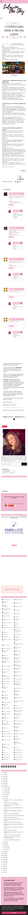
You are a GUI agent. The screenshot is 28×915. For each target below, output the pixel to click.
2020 (4, 783)
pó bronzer (6, 708)
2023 (4, 778)
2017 (4, 853)
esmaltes (6, 655)
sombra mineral (19, 733)
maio (5, 842)
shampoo (6, 721)
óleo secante (18, 759)
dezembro (6, 787)
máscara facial (19, 688)
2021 (4, 781)
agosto (5, 794)
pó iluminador (7, 711)
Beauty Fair (18, 603)
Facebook (5, 407)
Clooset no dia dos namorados (10, 830)
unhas (5, 752)
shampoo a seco (19, 721)
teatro (17, 747)
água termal (18, 754)
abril (5, 843)
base (16, 622)
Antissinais (6, 599)
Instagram (11, 407)
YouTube (21, 407)
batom (5, 625)
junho (5, 798)
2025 (4, 774)
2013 (4, 861)
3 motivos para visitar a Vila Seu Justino (12, 834)
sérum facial (7, 744)
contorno (6, 636)
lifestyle (17, 37)
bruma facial (18, 627)
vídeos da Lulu (19, 752)
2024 (4, 776)
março (5, 845)
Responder (11, 204)
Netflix (17, 617)
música (5, 691)
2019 (4, 785)
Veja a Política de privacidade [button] (8, 909)
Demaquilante (18, 606)
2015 (4, 857)
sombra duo (7, 731)
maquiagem (6, 681)
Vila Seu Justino (14, 38)
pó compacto (18, 708)
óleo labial (6, 759)
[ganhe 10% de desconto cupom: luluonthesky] (14, 538)
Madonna (17, 613)
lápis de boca (18, 678)
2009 (4, 868)
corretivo (17, 636)
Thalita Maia (12, 259)
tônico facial (18, 750)
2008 (4, 870)
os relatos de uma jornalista (13, 292)
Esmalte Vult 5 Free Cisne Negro (10, 802)
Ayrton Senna (18, 599)
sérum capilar (7, 739)
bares (5, 37)
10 (20, 177)
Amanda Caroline (13, 319)
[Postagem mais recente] (8, 417)
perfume (6, 695)
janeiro (5, 849)
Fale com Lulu (15, 402)
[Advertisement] (14, 571)
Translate (12, 472)
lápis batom (7, 678)
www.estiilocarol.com (12, 323)
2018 (4, 851)
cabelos (6, 632)
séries (17, 736)
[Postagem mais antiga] (20, 417)
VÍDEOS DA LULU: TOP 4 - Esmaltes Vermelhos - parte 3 (11, 837)
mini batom (18, 681)
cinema (5, 634)
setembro (6, 792)
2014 (4, 859)
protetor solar (7, 702)
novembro (6, 789)
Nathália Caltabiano (13, 193)
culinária (10, 37)
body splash (7, 627)
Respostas (11, 207)
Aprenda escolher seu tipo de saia (10, 817)
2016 (4, 855)
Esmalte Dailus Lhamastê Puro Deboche (12, 822)
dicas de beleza (7, 648)
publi (22, 37)
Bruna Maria (12, 289)
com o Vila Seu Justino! (8, 166)
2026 (4, 772)
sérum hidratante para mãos (18, 743)
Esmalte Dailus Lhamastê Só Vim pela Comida (13, 815)
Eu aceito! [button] (14, 912)
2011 (4, 864)
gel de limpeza (7, 666)
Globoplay (18, 610)
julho (5, 796)
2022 (4, 780)
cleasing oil (18, 634)
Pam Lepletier (12, 227)
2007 (4, 872)
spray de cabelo (8, 736)
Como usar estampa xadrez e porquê (11, 839)
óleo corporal (19, 757)
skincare (6, 728)
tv (4, 750)
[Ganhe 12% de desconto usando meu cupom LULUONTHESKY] (14, 550)
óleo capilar (7, 757)
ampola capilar (7, 622)
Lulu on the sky (16, 210)
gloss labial (7, 669)
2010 (4, 866)
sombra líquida (7, 733)
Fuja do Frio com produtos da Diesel (11, 813)
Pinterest (16, 407)
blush (17, 625)
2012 (4, 862)
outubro (5, 790)
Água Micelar (7, 754)
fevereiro (6, 847)
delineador (6, 645)
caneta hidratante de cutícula (17, 631)
